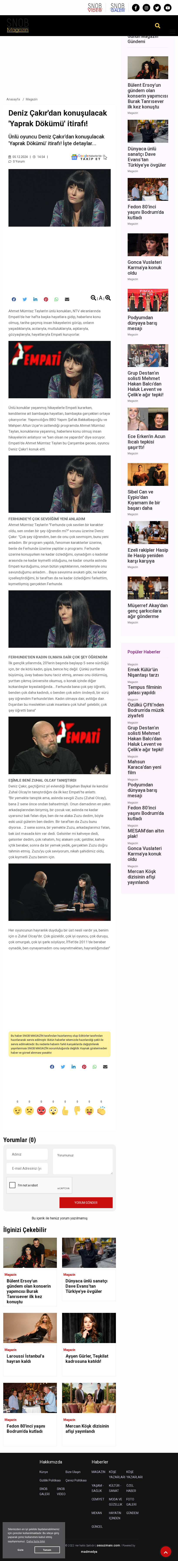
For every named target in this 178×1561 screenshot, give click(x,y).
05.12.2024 (20, 157)
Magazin (32, 99)
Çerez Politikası (76, 1480)
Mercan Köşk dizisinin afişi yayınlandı (87, 1428)
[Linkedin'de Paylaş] (35, 299)
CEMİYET (98, 1499)
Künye (44, 1472)
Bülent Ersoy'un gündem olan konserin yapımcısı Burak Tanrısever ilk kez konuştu (29, 1291)
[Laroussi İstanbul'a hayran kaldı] (30, 1328)
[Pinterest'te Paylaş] (46, 299)
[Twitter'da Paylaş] (24, 299)
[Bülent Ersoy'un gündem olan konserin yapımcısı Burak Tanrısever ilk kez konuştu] (30, 1252)
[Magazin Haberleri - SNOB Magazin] (18, 25)
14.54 (41, 157)
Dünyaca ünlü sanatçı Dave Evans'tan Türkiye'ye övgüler (86, 1286)
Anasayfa (13, 99)
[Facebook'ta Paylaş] (13, 299)
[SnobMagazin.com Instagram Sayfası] (146, 8)
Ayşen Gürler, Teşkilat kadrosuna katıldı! (87, 1358)
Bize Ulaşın (73, 1472)
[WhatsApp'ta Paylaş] (56, 299)
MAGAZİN (98, 1472)
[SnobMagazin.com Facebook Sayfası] (136, 8)
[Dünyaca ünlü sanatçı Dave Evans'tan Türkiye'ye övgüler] (89, 1252)
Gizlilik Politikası (50, 1480)
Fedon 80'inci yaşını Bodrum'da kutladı (26, 1428)
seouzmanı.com (108, 1545)
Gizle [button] (20, 1550)
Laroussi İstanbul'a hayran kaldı (25, 1358)
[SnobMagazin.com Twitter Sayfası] (157, 8)
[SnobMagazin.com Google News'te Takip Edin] (89, 157)
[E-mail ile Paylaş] (67, 299)
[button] (171, 34)
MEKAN (97, 1513)
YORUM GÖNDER (85, 1202)
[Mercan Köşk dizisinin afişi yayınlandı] (89, 1398)
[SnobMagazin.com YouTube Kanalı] (167, 8)
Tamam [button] (47, 1550)
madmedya (89, 1552)
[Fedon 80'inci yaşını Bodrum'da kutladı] (30, 1398)
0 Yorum (18, 161)
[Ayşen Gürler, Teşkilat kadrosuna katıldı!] (89, 1328)
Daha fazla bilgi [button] (35, 1541)
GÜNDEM (132, 1513)
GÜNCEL (97, 1526)
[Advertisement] (59, 60)
